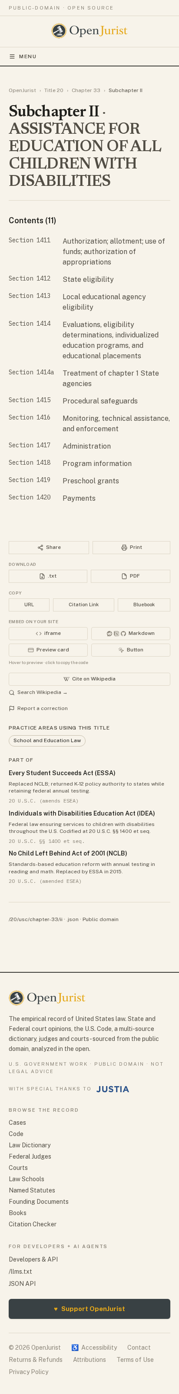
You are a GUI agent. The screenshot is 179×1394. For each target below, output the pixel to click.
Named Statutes (32, 1190)
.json (72, 919)
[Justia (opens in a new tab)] (113, 1089)
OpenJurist (22, 90)
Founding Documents (39, 1201)
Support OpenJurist (89, 1308)
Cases (17, 1122)
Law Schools (26, 1179)
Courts (18, 1167)
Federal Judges (30, 1156)
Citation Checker (32, 1224)
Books (18, 1212)
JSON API (22, 1283)
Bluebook (144, 604)
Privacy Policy (28, 1371)
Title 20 (53, 90)
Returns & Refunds (36, 1359)
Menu (28, 56)
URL (29, 604)
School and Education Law (47, 740)
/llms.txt (20, 1271)
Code (16, 1133)
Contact (139, 1347)
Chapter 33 (86, 90)
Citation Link (84, 604)
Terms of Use (135, 1359)
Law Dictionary (29, 1145)
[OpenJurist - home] (89, 31)
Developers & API (33, 1259)
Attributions (89, 1359)
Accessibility (94, 1347)
